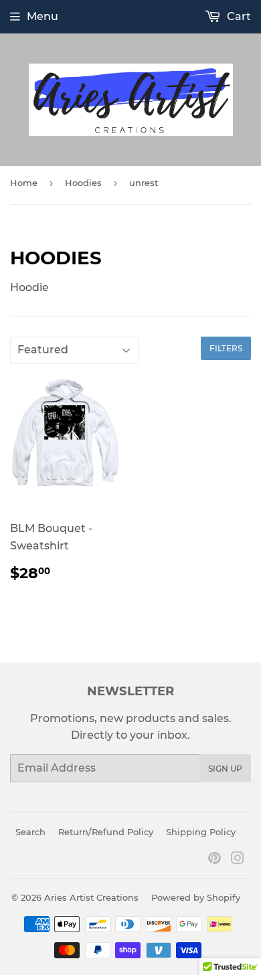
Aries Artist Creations (91, 897)
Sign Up (225, 769)
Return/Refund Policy (105, 831)
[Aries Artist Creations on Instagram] (237, 859)
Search (30, 831)
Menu (42, 16)
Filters (225, 348)
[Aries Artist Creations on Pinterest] (214, 859)
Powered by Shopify (195, 897)
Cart (237, 16)
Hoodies (83, 182)
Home (23, 182)
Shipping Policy (201, 831)
